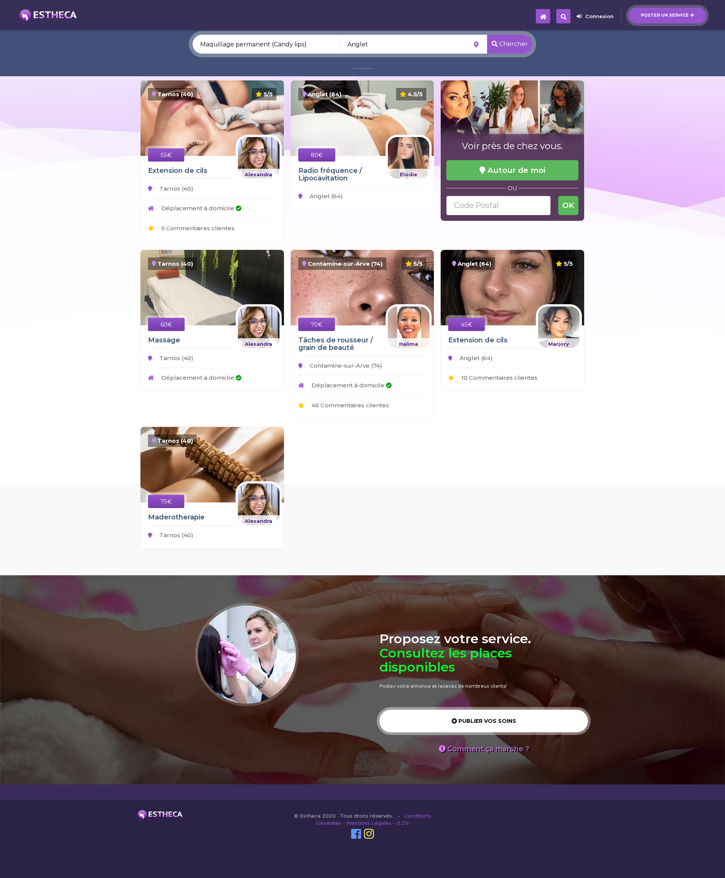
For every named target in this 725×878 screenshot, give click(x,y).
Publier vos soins (486, 721)
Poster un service (665, 15)
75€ (166, 501)
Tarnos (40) (175, 188)
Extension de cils (177, 170)
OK (568, 205)
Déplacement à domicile (198, 208)
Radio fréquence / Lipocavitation (330, 174)
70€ (316, 324)
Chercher (513, 44)
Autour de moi (515, 170)
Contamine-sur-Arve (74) (345, 365)
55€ (166, 155)
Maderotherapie (176, 517)
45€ (466, 324)
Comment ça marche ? (487, 749)
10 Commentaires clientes (498, 377)
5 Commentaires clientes (197, 228)
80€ (317, 155)
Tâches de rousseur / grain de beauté (335, 344)
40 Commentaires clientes (349, 405)
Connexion (599, 16)
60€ (166, 324)
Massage (164, 340)
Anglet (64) (325, 196)
